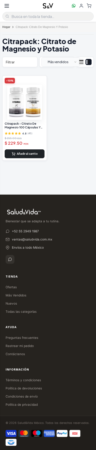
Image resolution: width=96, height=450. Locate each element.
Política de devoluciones (24, 388)
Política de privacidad (22, 404)
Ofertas (11, 287)
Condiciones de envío (22, 396)
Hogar (6, 27)
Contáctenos (15, 354)
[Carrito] (89, 6)
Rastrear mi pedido (20, 346)
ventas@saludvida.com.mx (32, 239)
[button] (60, 62)
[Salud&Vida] (48, 5)
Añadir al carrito (27, 153)
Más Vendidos (16, 295)
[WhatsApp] (10, 259)
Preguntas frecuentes (22, 338)
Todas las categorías (21, 311)
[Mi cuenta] (81, 6)
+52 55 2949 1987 (25, 231)
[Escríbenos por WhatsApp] (73, 6)
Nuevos (11, 303)
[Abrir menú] (6, 5)
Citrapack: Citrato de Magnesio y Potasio (42, 27)
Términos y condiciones (23, 380)
